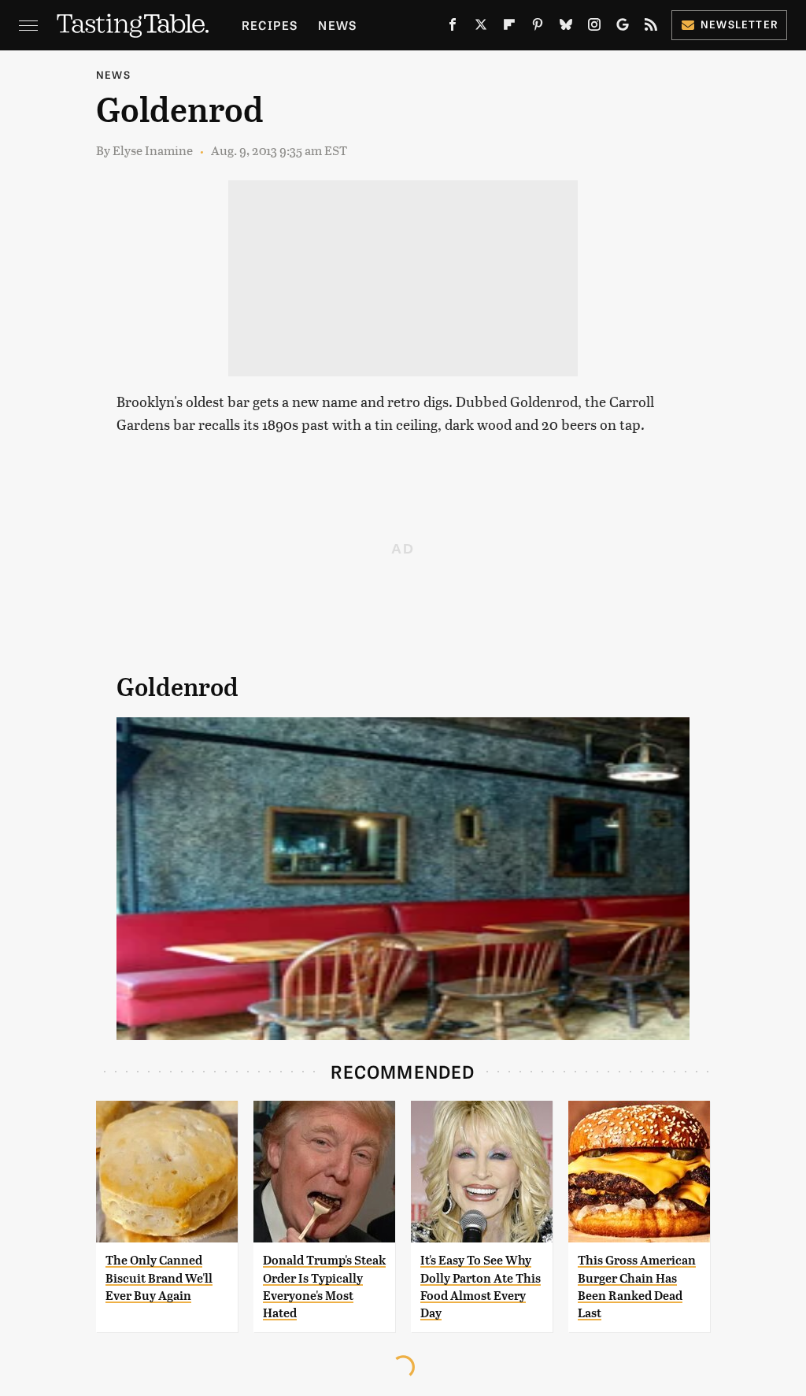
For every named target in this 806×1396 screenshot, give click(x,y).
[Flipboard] (509, 27)
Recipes (270, 25)
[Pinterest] (537, 27)
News (337, 25)
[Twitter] (481, 27)
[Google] (622, 27)
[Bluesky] (566, 27)
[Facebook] (452, 27)
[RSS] (651, 27)
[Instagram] (594, 27)
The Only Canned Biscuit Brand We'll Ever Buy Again (159, 1278)
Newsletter (739, 24)
